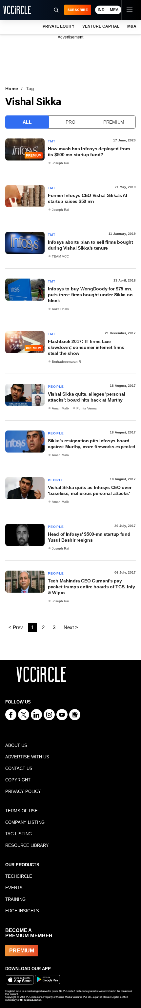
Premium (113, 122)
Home (11, 88)
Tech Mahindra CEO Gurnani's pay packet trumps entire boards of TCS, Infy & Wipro (91, 586)
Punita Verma (86, 408)
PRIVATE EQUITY (58, 26)
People (56, 386)
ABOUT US (16, 745)
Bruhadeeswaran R (66, 361)
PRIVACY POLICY (23, 791)
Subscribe (78, 10)
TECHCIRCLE (18, 876)
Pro (70, 122)
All (27, 122)
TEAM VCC (60, 256)
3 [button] (54, 627)
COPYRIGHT (17, 779)
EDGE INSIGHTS (22, 910)
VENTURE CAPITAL (100, 26)
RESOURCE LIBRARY (27, 845)
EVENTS (14, 887)
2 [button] (43, 627)
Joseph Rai (60, 163)
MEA (114, 10)
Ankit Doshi (60, 309)
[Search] (56, 10)
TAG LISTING (18, 833)
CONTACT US (18, 768)
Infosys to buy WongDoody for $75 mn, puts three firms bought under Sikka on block (90, 294)
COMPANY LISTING (25, 822)
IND (101, 10)
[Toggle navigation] (129, 10)
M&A (131, 26)
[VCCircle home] (17, 10)
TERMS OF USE (21, 810)
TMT (52, 141)
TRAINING (15, 899)
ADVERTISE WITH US (27, 756)
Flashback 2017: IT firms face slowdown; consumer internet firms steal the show (86, 347)
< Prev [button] (16, 627)
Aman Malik (60, 408)
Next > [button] (71, 627)
